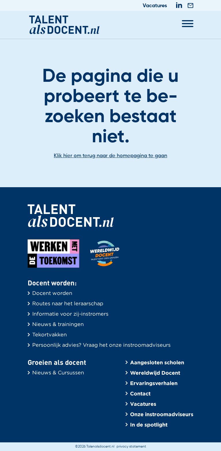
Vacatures (155, 5)
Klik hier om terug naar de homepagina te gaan (110, 155)
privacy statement (131, 446)
